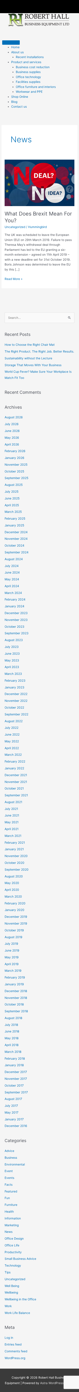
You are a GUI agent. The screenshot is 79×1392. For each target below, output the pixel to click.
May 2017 (11, 1112)
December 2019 (16, 916)
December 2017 (16, 1072)
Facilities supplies (28, 82)
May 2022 (12, 741)
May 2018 (11, 1038)
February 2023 (15, 680)
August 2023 (14, 640)
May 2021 (11, 822)
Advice (9, 1151)
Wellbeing (11, 1292)
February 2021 (15, 842)
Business (11, 1157)
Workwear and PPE (29, 91)
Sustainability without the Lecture (28, 358)
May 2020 (12, 883)
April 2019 (12, 964)
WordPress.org (15, 1358)
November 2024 (16, 538)
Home (15, 47)
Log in (9, 1337)
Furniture (11, 1205)
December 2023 (16, 613)
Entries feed (13, 1344)
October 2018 (14, 1004)
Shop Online (19, 96)
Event (9, 1171)
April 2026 (12, 444)
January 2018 (14, 1065)
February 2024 (15, 599)
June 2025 (12, 498)
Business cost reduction (33, 67)
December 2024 (16, 532)
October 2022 (14, 707)
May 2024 (12, 579)
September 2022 (16, 714)
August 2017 (13, 1099)
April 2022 (12, 748)
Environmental (15, 1164)
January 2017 (14, 1119)
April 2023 (12, 667)
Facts (9, 1184)
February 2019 (15, 977)
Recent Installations (30, 57)
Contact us (19, 106)
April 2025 (12, 505)
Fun (7, 1198)
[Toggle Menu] (11, 42)
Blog (14, 101)
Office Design (14, 1238)
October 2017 (14, 1085)
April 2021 (11, 829)
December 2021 (16, 775)
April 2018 (11, 1045)
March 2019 (13, 970)
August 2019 (13, 937)
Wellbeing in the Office (20, 1299)
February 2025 (15, 518)
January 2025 (14, 525)
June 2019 (12, 950)
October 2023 (14, 626)
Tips (8, 1272)
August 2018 (13, 1018)
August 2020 (14, 876)
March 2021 (13, 836)
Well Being (12, 1286)
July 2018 (11, 1025)
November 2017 (16, 1078)
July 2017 (11, 1105)
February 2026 (15, 451)
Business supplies (28, 72)
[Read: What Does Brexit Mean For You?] (39, 182)
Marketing (12, 1225)
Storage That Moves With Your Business (33, 365)
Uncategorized (15, 227)
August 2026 (14, 417)
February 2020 (15, 903)
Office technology (28, 77)
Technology (13, 1265)
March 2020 (13, 896)
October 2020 (14, 862)
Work (8, 1306)
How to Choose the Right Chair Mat (30, 344)
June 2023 (12, 653)
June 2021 (12, 815)
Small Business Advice (20, 1258)
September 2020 (17, 869)
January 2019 (14, 984)
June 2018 (12, 1031)
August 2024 (14, 559)
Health (9, 1211)
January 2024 (14, 606)
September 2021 (16, 795)
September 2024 (17, 552)
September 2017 (16, 1092)
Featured (11, 1191)
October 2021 (14, 788)
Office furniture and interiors (36, 87)
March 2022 (13, 754)
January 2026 (14, 458)
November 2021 (16, 782)
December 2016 (16, 1126)
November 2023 (16, 620)
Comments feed (16, 1351)
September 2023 (17, 633)
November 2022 (16, 700)
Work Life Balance (17, 1313)
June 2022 (12, 734)
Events (9, 1178)
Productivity (13, 1252)
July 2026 (12, 424)
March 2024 (13, 593)
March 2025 (13, 511)
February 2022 (15, 761)
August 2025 (14, 485)
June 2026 (12, 431)
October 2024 (14, 545)
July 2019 (11, 943)
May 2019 (12, 957)
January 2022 (14, 768)
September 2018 (16, 1011)
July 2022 (11, 727)
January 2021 (14, 849)
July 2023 (12, 647)
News (9, 1231)
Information (13, 1218)
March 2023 (13, 674)
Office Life (12, 1245)
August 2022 (14, 721)
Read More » (13, 278)
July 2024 (12, 566)
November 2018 (16, 998)
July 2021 (11, 809)
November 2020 (16, 856)
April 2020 (12, 889)
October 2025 (14, 471)
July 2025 (11, 491)
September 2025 (16, 478)
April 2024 (12, 586)
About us (17, 52)
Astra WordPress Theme (57, 1383)
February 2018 (15, 1058)
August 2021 (13, 802)
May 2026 (12, 437)
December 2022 (16, 694)
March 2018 (13, 1051)
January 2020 (14, 910)
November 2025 (16, 464)
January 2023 (14, 687)
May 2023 (12, 660)
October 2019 (14, 930)
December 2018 (16, 991)
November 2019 (16, 923)
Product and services (26, 62)
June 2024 (12, 572)
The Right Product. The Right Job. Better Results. (39, 351)
